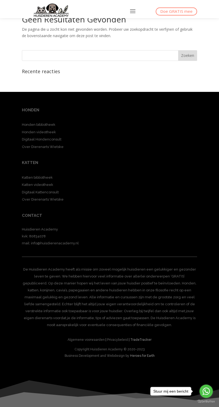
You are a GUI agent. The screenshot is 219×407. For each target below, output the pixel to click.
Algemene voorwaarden (86, 340)
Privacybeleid (117, 340)
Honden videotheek (39, 132)
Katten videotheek (37, 185)
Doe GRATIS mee (176, 11)
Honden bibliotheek (38, 125)
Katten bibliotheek (37, 177)
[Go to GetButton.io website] (206, 401)
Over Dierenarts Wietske (43, 147)
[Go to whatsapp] (206, 391)
